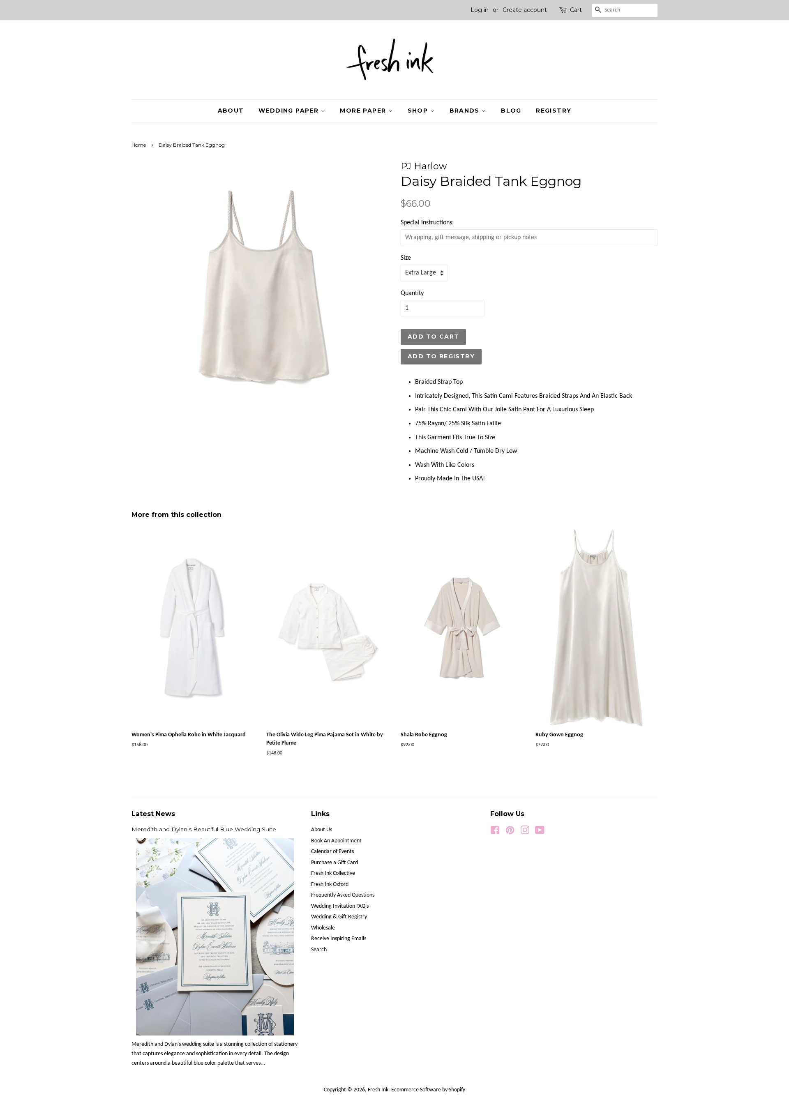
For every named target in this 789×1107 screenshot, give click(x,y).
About (231, 110)
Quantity (412, 293)
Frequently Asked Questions (342, 895)
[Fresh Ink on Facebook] (495, 832)
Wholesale (323, 928)
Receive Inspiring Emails (338, 938)
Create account (525, 10)
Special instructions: (427, 222)
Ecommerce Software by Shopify (428, 1090)
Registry (553, 110)
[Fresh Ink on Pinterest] (509, 832)
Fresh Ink (378, 1090)
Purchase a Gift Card (334, 862)
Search (319, 949)
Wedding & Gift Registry (339, 917)
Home (139, 145)
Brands (466, 110)
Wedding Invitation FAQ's (340, 906)
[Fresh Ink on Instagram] (524, 832)
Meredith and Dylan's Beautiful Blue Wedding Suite (204, 829)
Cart (576, 10)
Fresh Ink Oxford (329, 884)
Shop (419, 110)
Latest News (153, 814)
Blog (511, 110)
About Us (321, 830)
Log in (480, 10)
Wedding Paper (289, 110)
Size (406, 258)
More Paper (364, 110)
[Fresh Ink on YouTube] (539, 832)
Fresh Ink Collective (333, 873)
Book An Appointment (336, 841)
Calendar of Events (332, 851)
